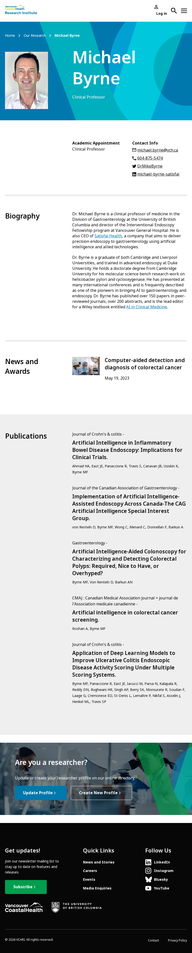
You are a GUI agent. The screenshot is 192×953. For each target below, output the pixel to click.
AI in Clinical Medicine (146, 307)
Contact (153, 940)
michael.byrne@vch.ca (157, 150)
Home (10, 35)
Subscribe (22, 887)
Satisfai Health (108, 236)
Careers (90, 870)
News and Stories (98, 862)
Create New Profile (98, 793)
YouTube (161, 888)
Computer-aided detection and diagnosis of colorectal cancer (145, 364)
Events (89, 879)
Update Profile (38, 793)
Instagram (164, 870)
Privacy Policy (177, 940)
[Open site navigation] (184, 11)
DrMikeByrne (149, 166)
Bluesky (161, 879)
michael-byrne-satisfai (158, 174)
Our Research (35, 35)
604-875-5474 (150, 158)
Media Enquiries (97, 888)
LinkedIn (162, 862)
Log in (161, 13)
